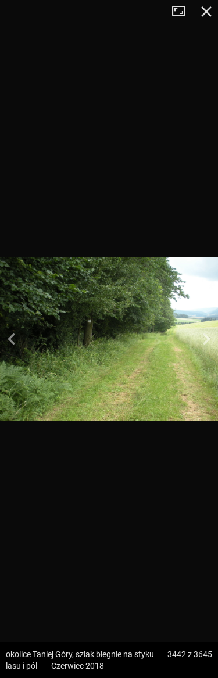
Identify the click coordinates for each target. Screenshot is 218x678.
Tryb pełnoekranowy (183, 11)
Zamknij (206, 11)
